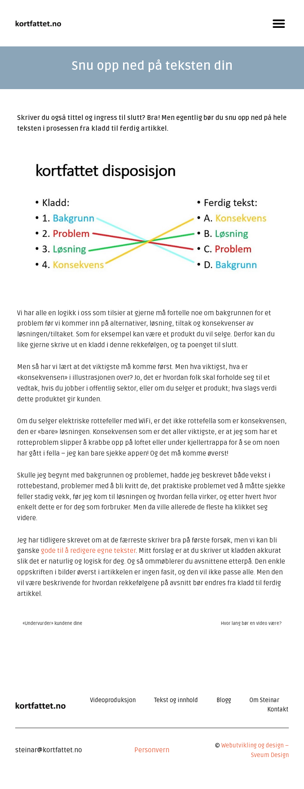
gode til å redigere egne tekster (88, 551)
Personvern (151, 750)
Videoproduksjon (113, 700)
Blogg (224, 700)
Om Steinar (264, 700)
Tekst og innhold (176, 700)
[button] (279, 23)
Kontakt (277, 709)
